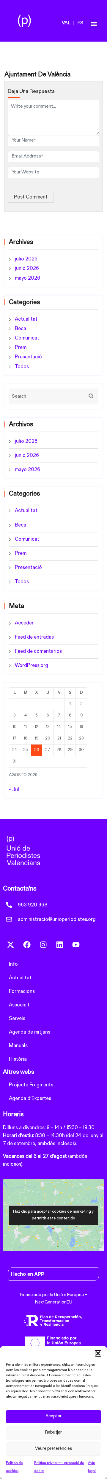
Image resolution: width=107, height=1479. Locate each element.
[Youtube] (75, 944)
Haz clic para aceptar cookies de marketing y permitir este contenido (53, 1215)
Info (13, 964)
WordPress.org (31, 665)
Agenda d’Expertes (30, 1098)
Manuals (18, 1045)
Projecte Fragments (31, 1085)
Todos (22, 366)
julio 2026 (26, 259)
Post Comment (31, 197)
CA (69, 23)
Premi (21, 347)
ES (80, 23)
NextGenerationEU (53, 1302)
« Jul (14, 789)
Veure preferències (53, 1449)
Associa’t (19, 1005)
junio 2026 (27, 268)
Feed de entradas (34, 637)
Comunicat (27, 338)
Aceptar (53, 1416)
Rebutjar (53, 1432)
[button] (98, 1353)
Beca (20, 328)
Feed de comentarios (38, 651)
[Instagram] (43, 944)
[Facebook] (26, 944)
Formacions (22, 991)
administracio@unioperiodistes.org (57, 919)
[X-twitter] (10, 944)
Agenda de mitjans (29, 1032)
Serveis (17, 1018)
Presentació (28, 357)
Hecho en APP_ (29, 1274)
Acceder (24, 623)
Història (18, 1059)
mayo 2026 (27, 278)
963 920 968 (32, 905)
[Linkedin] (59, 944)
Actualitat (26, 319)
